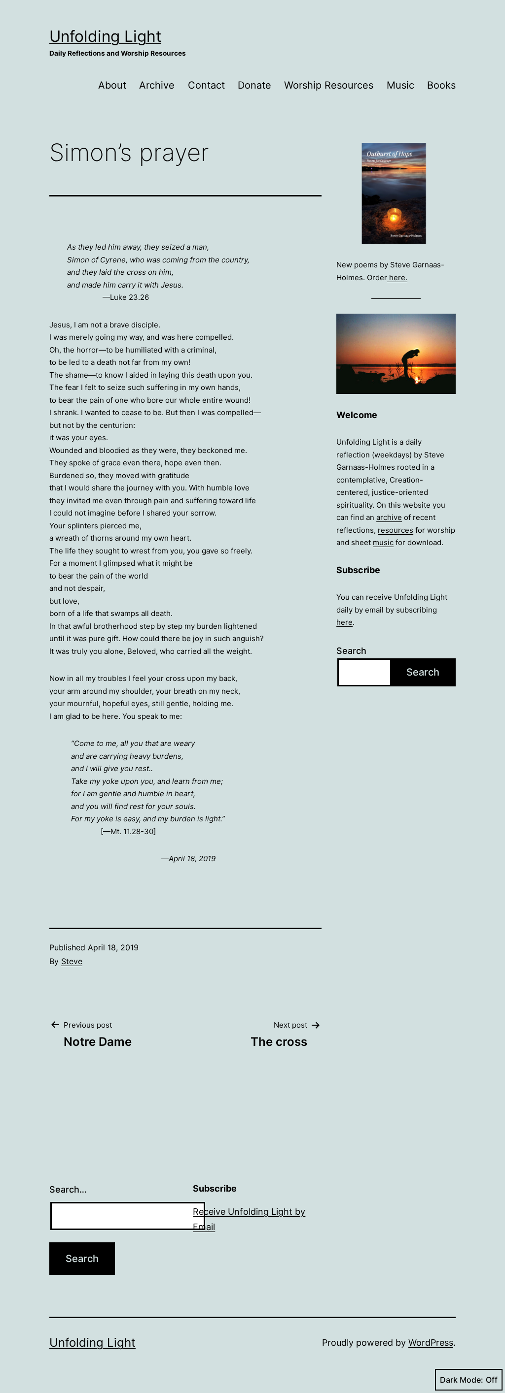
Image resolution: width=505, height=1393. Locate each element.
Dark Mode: (461, 1380)
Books (441, 85)
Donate (254, 85)
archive (389, 517)
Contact (206, 85)
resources (395, 530)
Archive (157, 85)
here (344, 622)
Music (400, 85)
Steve (71, 961)
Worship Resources (328, 85)
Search (351, 651)
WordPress (430, 1342)
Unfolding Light (105, 36)
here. (397, 277)
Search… (68, 1189)
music (383, 542)
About (112, 85)
